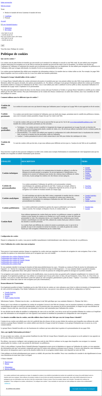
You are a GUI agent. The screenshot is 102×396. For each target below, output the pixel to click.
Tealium (87, 178)
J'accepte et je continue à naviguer (83, 389)
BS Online (8, 30)
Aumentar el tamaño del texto (31, 12)
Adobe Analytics (90, 201)
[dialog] (51, 383)
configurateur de (15, 240)
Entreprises (8, 28)
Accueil (3, 21)
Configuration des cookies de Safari (12, 262)
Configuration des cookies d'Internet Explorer (15, 256)
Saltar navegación (6, 2)
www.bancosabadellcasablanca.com (81, 122)
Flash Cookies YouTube (12, 298)
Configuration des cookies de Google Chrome (15, 260)
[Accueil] (9, 24)
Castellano (8, 16)
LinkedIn (88, 175)
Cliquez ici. (7, 383)
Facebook (88, 171)
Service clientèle (10, 369)
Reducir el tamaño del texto (13, 12)
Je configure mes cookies (13, 388)
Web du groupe (5, 6)
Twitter (87, 173)
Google (87, 168)
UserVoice (88, 177)
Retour (7, 364)
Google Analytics (90, 195)
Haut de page (9, 362)
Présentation (8, 367)
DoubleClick (89, 207)
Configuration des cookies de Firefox (12, 258)
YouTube (88, 169)
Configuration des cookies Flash (11, 264)
